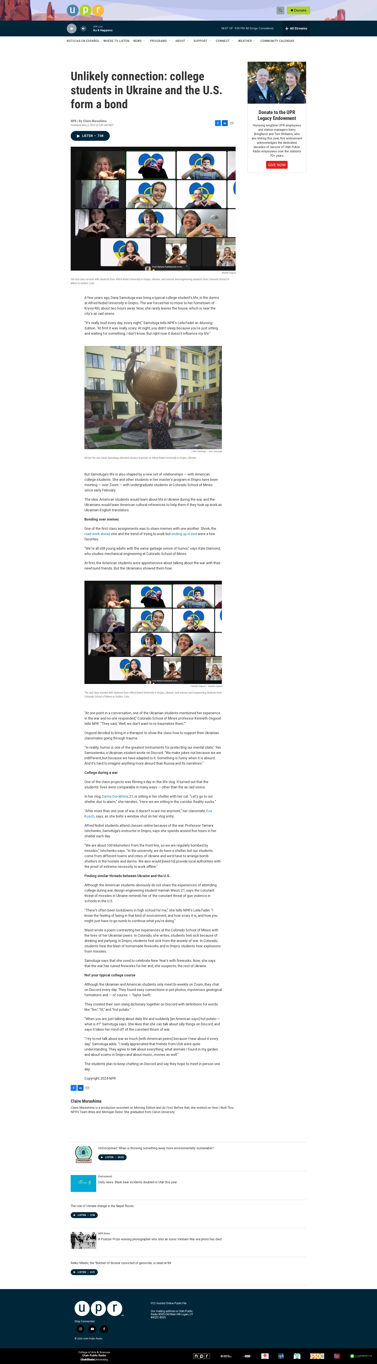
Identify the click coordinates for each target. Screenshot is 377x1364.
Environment (105, 1176)
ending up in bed (184, 534)
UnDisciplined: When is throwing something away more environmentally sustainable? (156, 1148)
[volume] (83, 28)
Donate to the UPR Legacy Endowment (277, 115)
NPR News (104, 1233)
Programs (158, 40)
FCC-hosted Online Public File (169, 1303)
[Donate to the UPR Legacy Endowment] (277, 83)
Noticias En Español (83, 40)
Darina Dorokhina (115, 796)
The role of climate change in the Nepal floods (102, 1206)
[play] (72, 28)
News (137, 40)
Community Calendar (277, 40)
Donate (300, 10)
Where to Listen (116, 40)
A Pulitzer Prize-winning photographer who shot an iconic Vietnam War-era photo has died (159, 1239)
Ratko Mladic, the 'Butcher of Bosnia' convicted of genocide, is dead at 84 (121, 1263)
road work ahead (97, 534)
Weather (245, 40)
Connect (223, 40)
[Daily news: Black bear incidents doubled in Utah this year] (83, 1183)
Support (200, 40)
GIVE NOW (277, 164)
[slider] (89, 28)
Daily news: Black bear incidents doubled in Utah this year (137, 1182)
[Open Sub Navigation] (144, 40)
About (180, 40)
